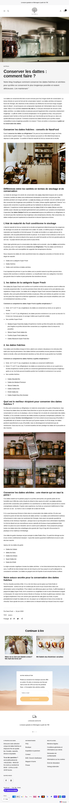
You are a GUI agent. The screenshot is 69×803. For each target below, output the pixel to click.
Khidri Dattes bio (13, 392)
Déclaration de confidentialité (52, 755)
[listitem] (10, 619)
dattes (40, 195)
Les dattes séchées (55, 501)
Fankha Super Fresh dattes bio (17, 335)
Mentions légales (52, 743)
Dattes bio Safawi (11, 549)
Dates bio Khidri (11, 562)
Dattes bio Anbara (11, 556)
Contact (27, 754)
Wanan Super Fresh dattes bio (17, 332)
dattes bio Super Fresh (14, 286)
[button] (64, 802)
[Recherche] (8, 11)
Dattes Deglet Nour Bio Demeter (18, 395)
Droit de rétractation (53, 763)
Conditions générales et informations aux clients (54, 748)
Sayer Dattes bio (11, 559)
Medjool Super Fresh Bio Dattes (18, 324)
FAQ (26, 743)
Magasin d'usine (30, 761)
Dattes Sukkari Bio (13, 388)
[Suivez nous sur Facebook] (6, 780)
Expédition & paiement (32, 751)
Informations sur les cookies (56, 759)
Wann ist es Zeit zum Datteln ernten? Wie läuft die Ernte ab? (18, 658)
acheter (60, 589)
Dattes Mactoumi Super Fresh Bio (18, 338)
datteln (6, 66)
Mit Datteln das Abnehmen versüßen (49, 657)
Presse (27, 765)
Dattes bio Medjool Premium (17, 382)
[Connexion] (60, 11)
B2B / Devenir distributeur (33, 758)
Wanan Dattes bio (13, 385)
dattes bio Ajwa (11, 552)
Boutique (28, 747)
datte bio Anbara (35, 200)
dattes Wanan (52, 207)
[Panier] (64, 11)
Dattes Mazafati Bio (14, 379)
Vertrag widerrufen (53, 766)
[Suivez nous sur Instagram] (11, 780)
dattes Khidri (40, 207)
